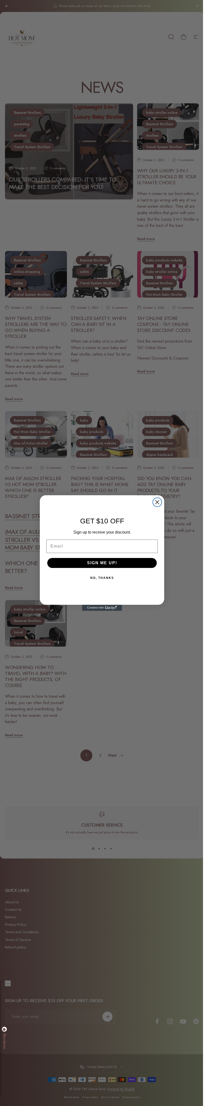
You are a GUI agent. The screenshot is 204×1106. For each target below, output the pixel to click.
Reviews (4, 1041)
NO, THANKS (102, 578)
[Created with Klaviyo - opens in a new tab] (102, 608)
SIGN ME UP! (102, 563)
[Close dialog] (157, 502)
